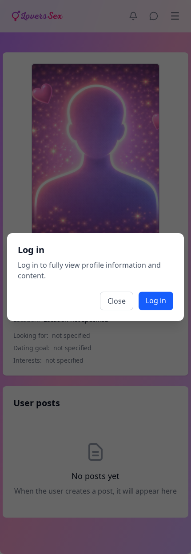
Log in (156, 300)
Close (116, 301)
